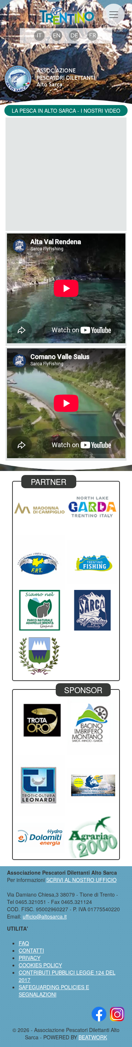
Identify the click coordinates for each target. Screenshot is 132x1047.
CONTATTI (31, 950)
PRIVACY (29, 957)
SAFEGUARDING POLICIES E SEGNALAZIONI (54, 990)
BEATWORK (92, 1037)
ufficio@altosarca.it (45, 916)
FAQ (24, 943)
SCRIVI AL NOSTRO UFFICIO (81, 879)
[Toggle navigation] (114, 15)
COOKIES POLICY (40, 965)
